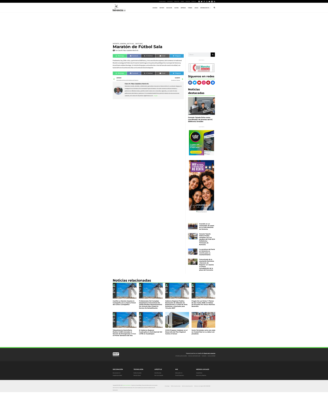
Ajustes (202, 417)
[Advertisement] (164, 25)
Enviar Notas (170, 1)
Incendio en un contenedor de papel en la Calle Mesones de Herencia (206, 226)
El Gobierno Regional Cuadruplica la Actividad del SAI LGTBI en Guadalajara (150, 332)
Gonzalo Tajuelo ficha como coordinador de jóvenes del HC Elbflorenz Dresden (200, 119)
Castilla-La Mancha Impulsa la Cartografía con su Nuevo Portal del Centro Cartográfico (124, 302)
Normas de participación (187, 386)
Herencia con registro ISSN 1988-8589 (202, 386)
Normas (182, 1)
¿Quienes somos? (162, 1)
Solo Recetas (157, 373)
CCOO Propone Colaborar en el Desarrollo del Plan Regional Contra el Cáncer (176, 332)
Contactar (188, 1)
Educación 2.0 (178, 373)
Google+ (156, 95)
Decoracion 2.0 (116, 373)
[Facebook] (199, 1)
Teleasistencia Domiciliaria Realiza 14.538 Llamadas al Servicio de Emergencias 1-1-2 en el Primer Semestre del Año (124, 332)
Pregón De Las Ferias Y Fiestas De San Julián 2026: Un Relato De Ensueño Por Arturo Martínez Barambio (203, 303)
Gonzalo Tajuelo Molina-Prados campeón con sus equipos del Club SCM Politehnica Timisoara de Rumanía (207, 239)
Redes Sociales (138, 373)
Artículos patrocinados (181, 356)
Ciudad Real (199, 373)
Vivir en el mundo (158, 375)
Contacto (204, 356)
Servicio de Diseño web (194, 356)
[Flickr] (212, 1)
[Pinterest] (204, 1)
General (123, 44)
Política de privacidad (175, 386)
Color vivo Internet (127, 385)
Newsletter (176, 1)
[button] (210, 8)
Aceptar (181, 417)
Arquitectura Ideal (117, 375)
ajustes (164, 418)
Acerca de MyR (211, 356)
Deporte (116, 44)
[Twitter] (201, 1)
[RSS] (214, 1)
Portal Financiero (179, 375)
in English (194, 1)
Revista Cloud (137, 375)
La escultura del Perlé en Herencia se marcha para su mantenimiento (207, 252)
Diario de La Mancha (201, 375)
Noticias (130, 44)
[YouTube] (209, 1)
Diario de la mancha (209, 353)
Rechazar (191, 417)
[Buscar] (213, 54)
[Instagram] (207, 1)
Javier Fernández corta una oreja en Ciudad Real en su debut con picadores (203, 332)
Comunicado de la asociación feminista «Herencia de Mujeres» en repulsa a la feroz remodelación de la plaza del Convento (206, 265)
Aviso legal (167, 386)
